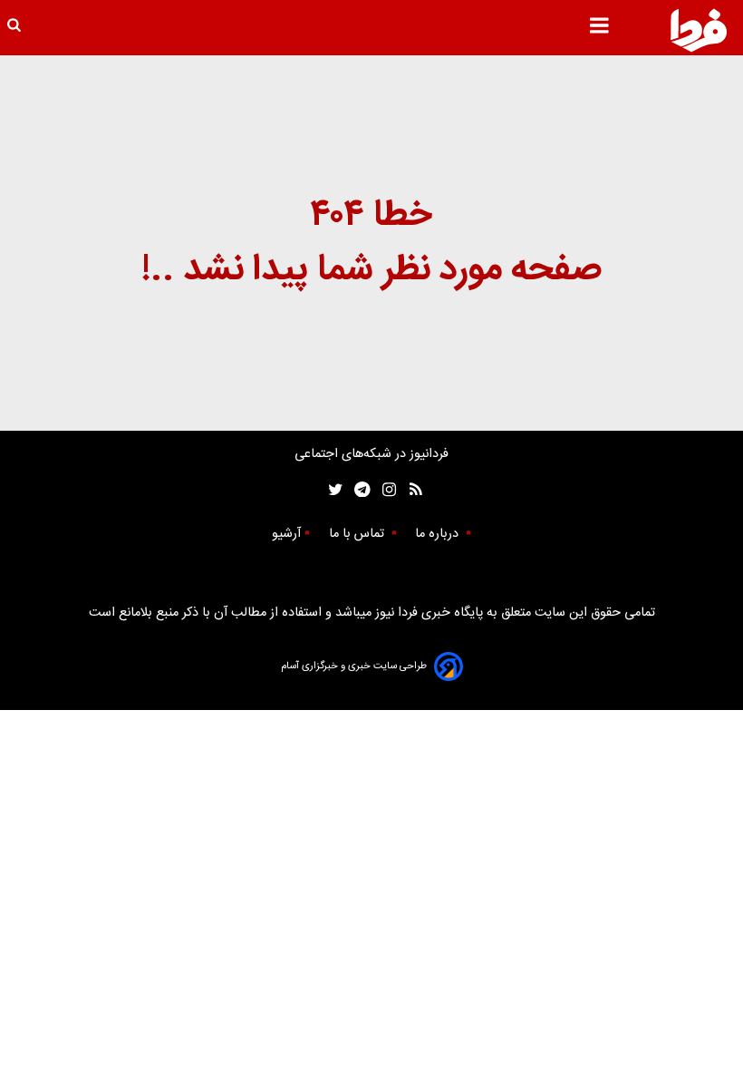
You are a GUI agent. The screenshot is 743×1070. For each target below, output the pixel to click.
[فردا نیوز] (698, 30)
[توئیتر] (332, 490)
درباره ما (438, 534)
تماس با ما (358, 534)
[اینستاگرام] (385, 490)
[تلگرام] (357, 490)
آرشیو (286, 534)
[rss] (410, 490)
